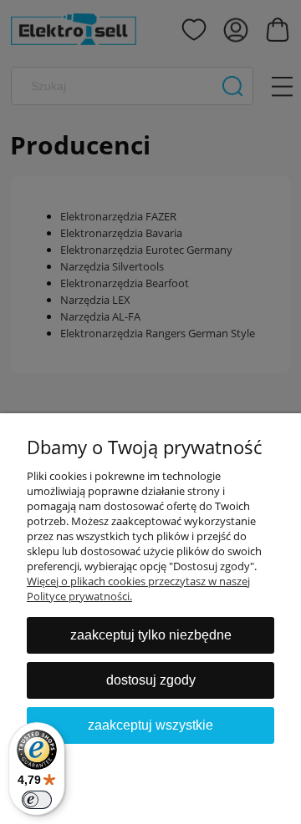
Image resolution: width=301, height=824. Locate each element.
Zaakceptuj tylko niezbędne (151, 635)
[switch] (37, 800)
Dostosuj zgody (151, 680)
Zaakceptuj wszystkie (150, 725)
